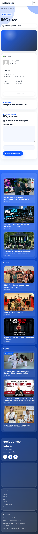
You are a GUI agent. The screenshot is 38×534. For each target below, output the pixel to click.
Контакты (6, 496)
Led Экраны (6, 525)
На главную (20, 94)
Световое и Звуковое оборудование (14, 528)
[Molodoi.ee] (12, 442)
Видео (5, 502)
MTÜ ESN (13, 63)
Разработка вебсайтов (10, 518)
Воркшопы (6, 507)
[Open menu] (34, 3)
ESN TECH (8, 175)
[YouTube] (15, 457)
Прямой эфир (7, 504)
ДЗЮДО (8, 349)
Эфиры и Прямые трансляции (12, 520)
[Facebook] (5, 457)
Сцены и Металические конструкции (14, 523)
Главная (4, 9)
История (5, 494)
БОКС (7, 262)
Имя (4, 144)
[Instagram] (10, 457)
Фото (5, 499)
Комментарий (8, 124)
